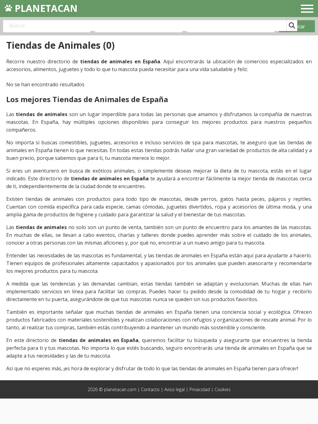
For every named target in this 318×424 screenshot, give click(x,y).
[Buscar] (291, 25)
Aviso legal (174, 389)
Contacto (150, 389)
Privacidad (199, 389)
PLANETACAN (45, 8)
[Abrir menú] (307, 9)
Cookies (223, 389)
